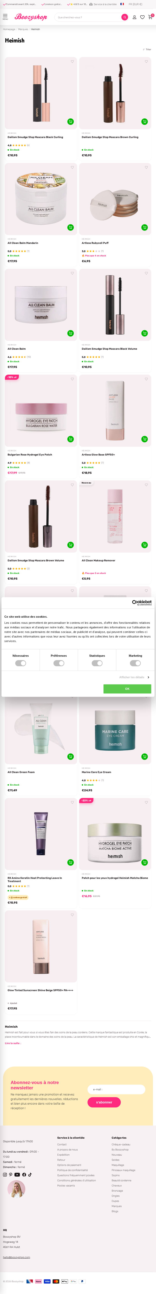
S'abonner (104, 1102)
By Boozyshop (120, 1149)
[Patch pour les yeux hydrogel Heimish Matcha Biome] (115, 834)
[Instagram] (5, 1175)
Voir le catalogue (5, 16)
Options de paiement (69, 1164)
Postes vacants (66, 1185)
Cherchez (124, 17)
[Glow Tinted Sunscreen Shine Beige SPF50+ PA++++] (41, 946)
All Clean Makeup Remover (98, 560)
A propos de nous (67, 1149)
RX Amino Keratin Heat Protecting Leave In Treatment (35, 879)
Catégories (119, 1137)
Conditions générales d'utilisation (76, 1180)
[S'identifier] (134, 17)
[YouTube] (17, 1175)
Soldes (115, 1159)
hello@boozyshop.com (16, 1257)
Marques (23, 29)
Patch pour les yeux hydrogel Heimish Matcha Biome (115, 877)
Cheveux (117, 1185)
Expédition (63, 1154)
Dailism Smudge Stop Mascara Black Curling (35, 137)
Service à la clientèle (70, 1137)
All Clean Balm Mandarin (23, 242)
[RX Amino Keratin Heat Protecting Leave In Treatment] (41, 834)
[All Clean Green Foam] (41, 728)
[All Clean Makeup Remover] (115, 516)
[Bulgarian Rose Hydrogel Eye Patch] (41, 411)
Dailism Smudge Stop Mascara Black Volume (109, 348)
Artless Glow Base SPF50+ (98, 454)
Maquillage (118, 1164)
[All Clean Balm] (41, 305)
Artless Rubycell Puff (95, 242)
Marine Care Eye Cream (96, 772)
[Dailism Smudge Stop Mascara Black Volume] (115, 305)
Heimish (12, 133)
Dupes (115, 1200)
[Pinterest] (10, 1175)
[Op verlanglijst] (72, 62)
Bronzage (117, 1190)
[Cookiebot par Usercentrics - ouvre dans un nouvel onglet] (135, 603)
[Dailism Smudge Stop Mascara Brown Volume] (41, 516)
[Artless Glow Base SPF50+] (115, 411)
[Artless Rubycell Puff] (115, 199)
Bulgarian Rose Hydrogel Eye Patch (30, 454)
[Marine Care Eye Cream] (115, 728)
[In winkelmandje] (70, 121)
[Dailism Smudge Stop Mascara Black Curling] (41, 93)
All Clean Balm (17, 348)
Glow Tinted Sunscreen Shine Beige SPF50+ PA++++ (40, 990)
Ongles (116, 1195)
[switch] (58, 663)
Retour (61, 1159)
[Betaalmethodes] (29, 1281)
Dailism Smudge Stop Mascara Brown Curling (110, 137)
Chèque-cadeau (121, 1144)
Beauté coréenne (121, 1180)
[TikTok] (30, 1175)
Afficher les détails (131, 677)
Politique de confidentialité (72, 1170)
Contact (62, 1144)
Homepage (9, 29)
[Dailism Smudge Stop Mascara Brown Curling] (115, 93)
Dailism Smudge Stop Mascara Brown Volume (36, 560)
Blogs (115, 1211)
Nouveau (117, 1154)
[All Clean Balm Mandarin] (41, 199)
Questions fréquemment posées (76, 1175)
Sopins (116, 1175)
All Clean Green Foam (21, 772)
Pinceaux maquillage (123, 1170)
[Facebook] (24, 1175)
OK (127, 688)
